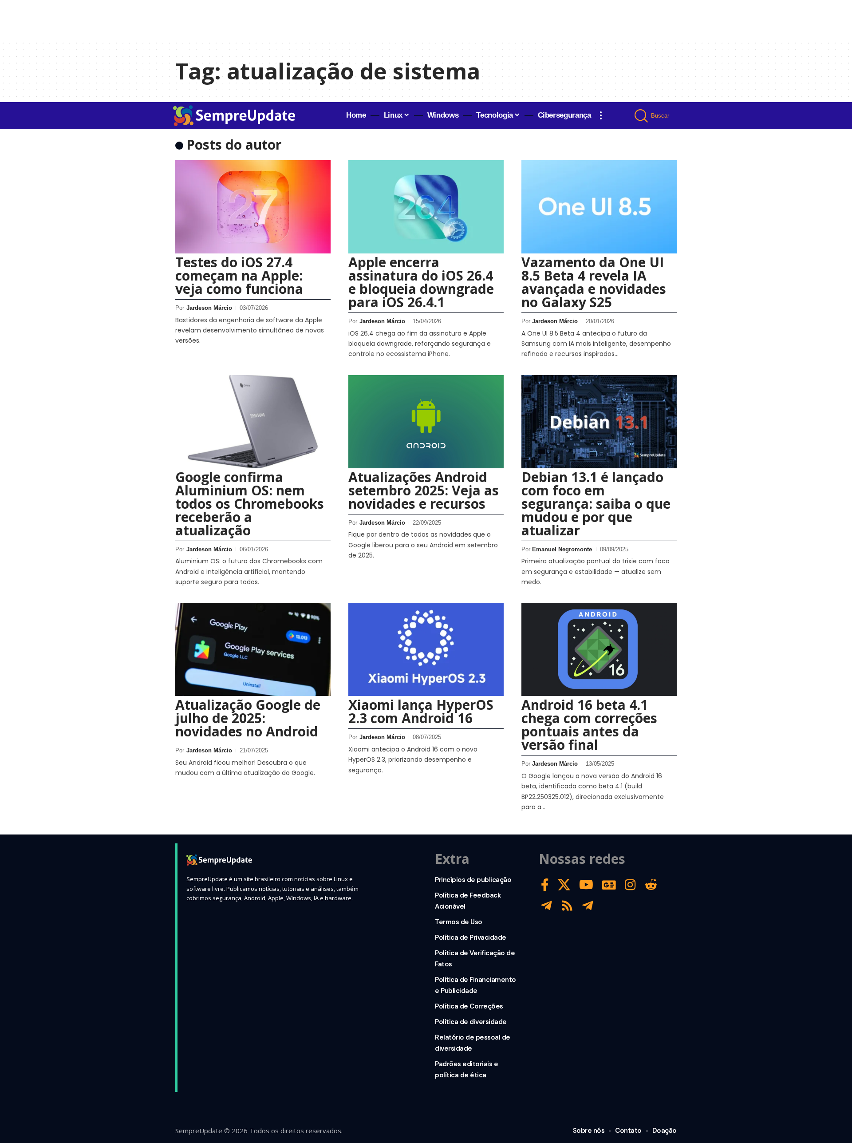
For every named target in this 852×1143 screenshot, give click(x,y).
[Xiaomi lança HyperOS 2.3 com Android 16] (426, 649)
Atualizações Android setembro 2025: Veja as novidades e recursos (423, 490)
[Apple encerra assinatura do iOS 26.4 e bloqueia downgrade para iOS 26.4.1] (426, 206)
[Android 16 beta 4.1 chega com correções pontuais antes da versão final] (599, 649)
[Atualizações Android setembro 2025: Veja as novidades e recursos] (426, 421)
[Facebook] (545, 884)
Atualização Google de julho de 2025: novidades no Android (247, 718)
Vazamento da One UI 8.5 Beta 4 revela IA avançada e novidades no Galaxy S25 (593, 282)
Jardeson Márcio (209, 308)
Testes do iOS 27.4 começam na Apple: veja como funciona (239, 275)
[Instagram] (630, 884)
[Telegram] (546, 905)
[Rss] (567, 905)
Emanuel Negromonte (562, 549)
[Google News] (609, 884)
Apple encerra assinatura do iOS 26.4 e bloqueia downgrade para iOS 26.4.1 (421, 282)
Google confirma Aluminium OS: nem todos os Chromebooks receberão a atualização (249, 503)
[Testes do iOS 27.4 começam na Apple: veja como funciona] (253, 206)
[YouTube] (586, 884)
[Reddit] (651, 884)
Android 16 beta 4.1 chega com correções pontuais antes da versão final (589, 725)
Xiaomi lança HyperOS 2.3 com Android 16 (420, 711)
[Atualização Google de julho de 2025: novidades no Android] (253, 649)
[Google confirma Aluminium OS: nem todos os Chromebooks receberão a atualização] (253, 421)
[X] (564, 884)
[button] (601, 115)
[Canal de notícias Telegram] (588, 905)
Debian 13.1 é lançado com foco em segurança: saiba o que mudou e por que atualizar (596, 503)
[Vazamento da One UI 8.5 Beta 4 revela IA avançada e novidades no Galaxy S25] (599, 206)
